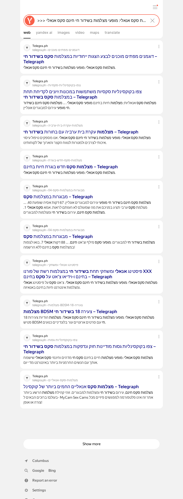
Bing (52, 470)
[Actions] (159, 46)
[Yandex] (30, 20)
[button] (41, 480)
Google (38, 470)
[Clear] (152, 20)
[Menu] (155, 7)
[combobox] (91, 20)
